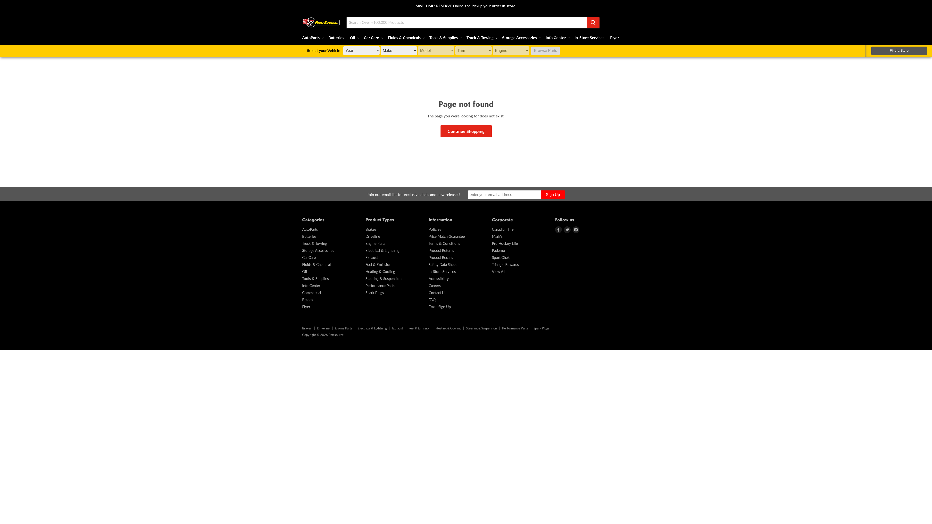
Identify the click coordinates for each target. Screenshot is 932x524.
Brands (307, 299)
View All (498, 271)
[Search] (593, 22)
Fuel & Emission (378, 264)
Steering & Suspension (383, 278)
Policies (435, 229)
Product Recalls (441, 257)
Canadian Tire (503, 229)
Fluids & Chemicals (405, 37)
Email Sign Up (440, 306)
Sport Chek (501, 257)
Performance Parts (380, 285)
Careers (435, 285)
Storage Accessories (520, 37)
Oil (353, 37)
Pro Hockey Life (505, 243)
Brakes (371, 229)
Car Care (372, 37)
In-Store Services (589, 37)
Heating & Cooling (380, 271)
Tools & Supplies (444, 37)
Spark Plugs (375, 292)
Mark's (497, 236)
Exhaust (372, 257)
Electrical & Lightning (382, 250)
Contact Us (437, 292)
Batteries (336, 37)
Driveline (373, 236)
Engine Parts (375, 243)
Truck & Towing (480, 37)
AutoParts (311, 37)
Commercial (311, 292)
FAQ (432, 299)
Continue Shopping (466, 131)
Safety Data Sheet (443, 264)
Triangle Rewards (505, 264)
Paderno (498, 250)
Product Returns (441, 250)
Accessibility (439, 278)
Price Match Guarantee (447, 236)
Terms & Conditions (444, 243)
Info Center (556, 37)
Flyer (614, 37)
